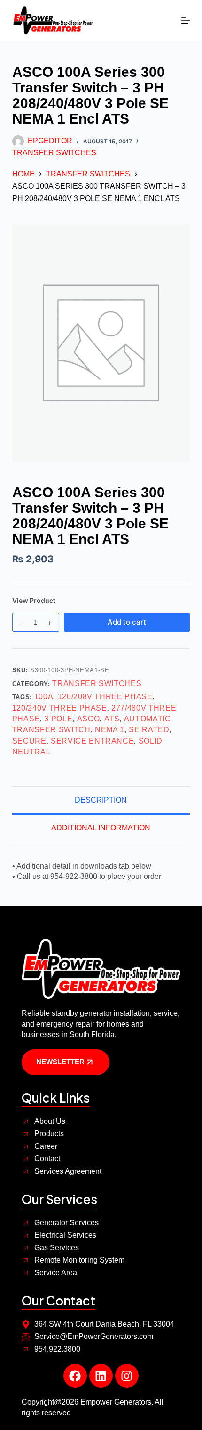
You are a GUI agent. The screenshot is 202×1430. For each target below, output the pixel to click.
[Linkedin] (101, 1376)
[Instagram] (127, 1376)
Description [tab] (101, 800)
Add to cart (127, 622)
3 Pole (58, 719)
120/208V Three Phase (105, 697)
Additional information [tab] (100, 828)
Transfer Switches (54, 153)
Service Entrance (92, 741)
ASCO (88, 719)
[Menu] (185, 20)
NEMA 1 (109, 730)
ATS (112, 719)
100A (44, 697)
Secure (29, 741)
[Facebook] (75, 1376)
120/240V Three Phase (59, 708)
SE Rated (149, 730)
